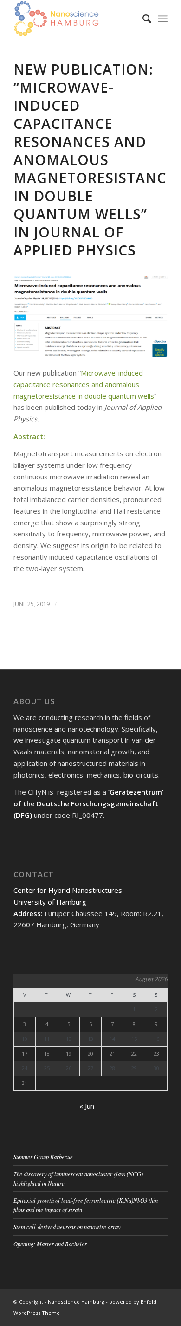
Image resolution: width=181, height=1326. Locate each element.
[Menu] (163, 18)
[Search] (142, 18)
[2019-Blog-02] (90, 316)
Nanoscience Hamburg (76, 1301)
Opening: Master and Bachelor (50, 1244)
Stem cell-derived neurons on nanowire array (67, 1226)
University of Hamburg (49, 901)
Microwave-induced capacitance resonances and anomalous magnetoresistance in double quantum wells (83, 384)
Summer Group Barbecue (43, 1156)
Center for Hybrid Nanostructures (67, 890)
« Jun (86, 1105)
